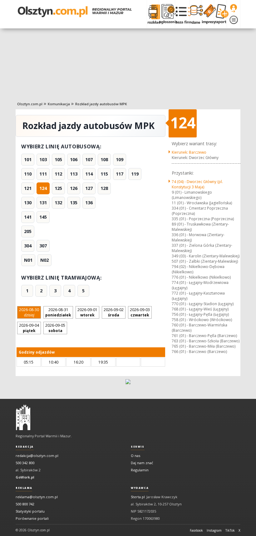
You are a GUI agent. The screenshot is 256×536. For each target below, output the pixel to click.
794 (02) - (198, 269)
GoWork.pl (25, 477)
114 (89, 174)
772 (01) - (198, 295)
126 (73, 188)
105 (58, 159)
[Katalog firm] (182, 14)
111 (43, 174)
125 (58, 188)
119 (135, 174)
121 (28, 188)
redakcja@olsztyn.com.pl (37, 455)
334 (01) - (200, 211)
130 (28, 203)
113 (73, 174)
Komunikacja (59, 104)
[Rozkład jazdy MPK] (153, 14)
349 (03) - (205, 256)
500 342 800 (25, 462)
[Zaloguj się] (233, 8)
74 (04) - (197, 184)
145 (43, 217)
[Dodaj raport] (220, 14)
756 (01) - (200, 314)
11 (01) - (202, 203)
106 (73, 159)
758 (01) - (202, 319)
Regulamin (140, 470)
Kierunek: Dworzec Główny (195, 157)
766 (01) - (199, 351)
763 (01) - (205, 341)
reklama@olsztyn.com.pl (37, 496)
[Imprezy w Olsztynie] (207, 14)
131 (43, 203)
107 (89, 159)
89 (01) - (200, 226)
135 (73, 203)
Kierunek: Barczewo (189, 152)
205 (28, 231)
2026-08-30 (29, 312)
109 (119, 159)
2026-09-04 (29, 328)
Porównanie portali (32, 518)
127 (89, 188)
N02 (44, 260)
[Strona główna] (75, 11)
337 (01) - (202, 248)
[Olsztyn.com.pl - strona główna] (23, 417)
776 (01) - (201, 277)
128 (104, 188)
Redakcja (25, 446)
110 (28, 174)
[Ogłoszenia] (167, 14)
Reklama (24, 487)
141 (28, 217)
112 (58, 174)
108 (104, 159)
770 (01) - (203, 303)
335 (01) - (203, 218)
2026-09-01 (87, 312)
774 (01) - (200, 285)
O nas (135, 455)
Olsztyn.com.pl (29, 104)
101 (28, 159)
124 (43, 188)
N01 (28, 260)
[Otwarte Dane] (195, 14)
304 (28, 246)
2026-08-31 (58, 312)
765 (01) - (203, 346)
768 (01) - (200, 309)
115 (104, 174)
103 (43, 159)
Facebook (196, 530)
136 (89, 203)
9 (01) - (192, 195)
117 (119, 174)
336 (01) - (198, 237)
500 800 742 (25, 504)
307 (43, 246)
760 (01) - (199, 327)
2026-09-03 (140, 312)
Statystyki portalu (30, 511)
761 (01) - (204, 335)
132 (58, 203)
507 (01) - (205, 261)
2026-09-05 (55, 328)
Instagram (214, 530)
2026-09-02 (114, 312)
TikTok (230, 530)
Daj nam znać (142, 462)
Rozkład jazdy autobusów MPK (101, 104)
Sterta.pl (138, 496)
